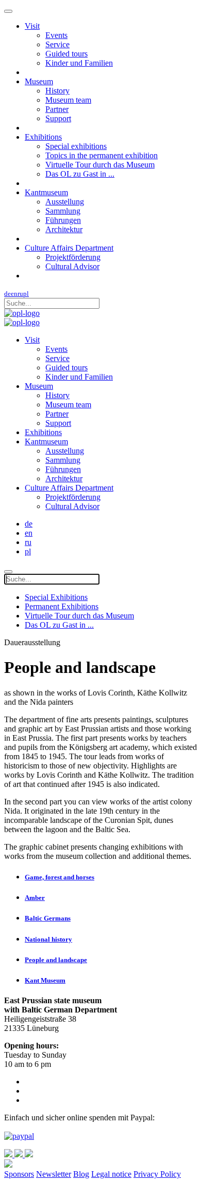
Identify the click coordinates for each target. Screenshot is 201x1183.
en (14, 293)
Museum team (68, 100)
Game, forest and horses (59, 877)
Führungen (63, 220)
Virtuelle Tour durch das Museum (100, 164)
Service (57, 44)
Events (56, 35)
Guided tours (66, 53)
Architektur (63, 229)
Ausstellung (64, 201)
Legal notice (111, 1174)
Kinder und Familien (79, 63)
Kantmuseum (46, 192)
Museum (39, 81)
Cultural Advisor (72, 266)
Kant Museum (45, 980)
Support (58, 118)
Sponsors (19, 1174)
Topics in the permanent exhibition (101, 155)
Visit (32, 26)
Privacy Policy (157, 1174)
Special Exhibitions (56, 597)
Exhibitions (43, 137)
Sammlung (62, 210)
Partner (57, 109)
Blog (81, 1174)
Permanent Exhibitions (61, 606)
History (57, 90)
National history (48, 939)
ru (20, 293)
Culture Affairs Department (69, 247)
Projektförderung (72, 257)
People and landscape (56, 960)
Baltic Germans (48, 918)
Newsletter (53, 1174)
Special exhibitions (76, 146)
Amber (35, 898)
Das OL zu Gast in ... (79, 174)
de (7, 293)
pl (26, 293)
